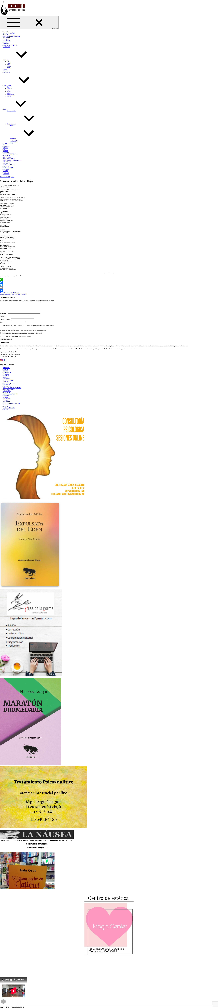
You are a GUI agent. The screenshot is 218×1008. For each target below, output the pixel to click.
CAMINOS (6, 47)
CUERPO (6, 174)
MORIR (5, 369)
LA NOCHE (6, 404)
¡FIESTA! (6, 39)
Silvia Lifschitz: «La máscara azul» (9, 292)
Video (8, 90)
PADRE (5, 42)
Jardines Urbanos (8, 143)
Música (16, 140)
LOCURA (6, 44)
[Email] (109, 287)
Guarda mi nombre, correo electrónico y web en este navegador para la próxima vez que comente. (28, 325)
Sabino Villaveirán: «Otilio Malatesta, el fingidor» (13, 294)
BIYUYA (6, 166)
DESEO (5, 371)
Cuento (9, 66)
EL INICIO (6, 368)
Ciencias (5, 109)
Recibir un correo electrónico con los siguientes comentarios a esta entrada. (22, 333)
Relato (8, 67)
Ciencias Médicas (11, 111)
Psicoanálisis (6, 72)
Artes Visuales (7, 85)
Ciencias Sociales (11, 124)
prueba (12, 177)
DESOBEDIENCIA (9, 164)
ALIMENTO (7, 372)
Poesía (8, 63)
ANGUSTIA (7, 157)
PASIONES (6, 169)
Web (1, 322)
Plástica (9, 91)
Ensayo (9, 61)
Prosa (8, 64)
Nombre (2, 316)
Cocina (5, 145)
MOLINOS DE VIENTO (10, 45)
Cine (8, 87)
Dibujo (9, 93)
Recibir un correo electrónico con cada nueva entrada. (16, 336)
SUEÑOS (6, 172)
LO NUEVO (7, 161)
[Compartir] (109, 290)
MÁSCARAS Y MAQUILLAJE (12, 160)
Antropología (13, 141)
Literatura (6, 60)
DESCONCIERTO (8, 168)
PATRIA (5, 31)
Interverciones (10, 94)
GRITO (5, 34)
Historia (12, 125)
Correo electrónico (5, 319)
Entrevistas (6, 146)
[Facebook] (109, 282)
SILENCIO (6, 37)
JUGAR (5, 171)
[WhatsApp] (109, 279)
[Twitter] (109, 285)
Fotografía (9, 88)
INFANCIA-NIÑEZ (9, 33)
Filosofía (5, 70)
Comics (9, 96)
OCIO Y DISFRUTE (9, 158)
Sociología (13, 138)
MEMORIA (6, 163)
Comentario (3, 313)
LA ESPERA (7, 40)
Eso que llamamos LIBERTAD (11, 36)
